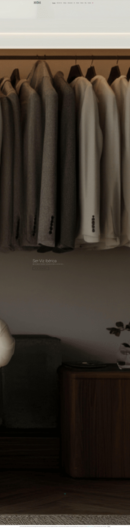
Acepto (109, 526)
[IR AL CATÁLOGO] (41, 271)
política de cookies (90, 526)
